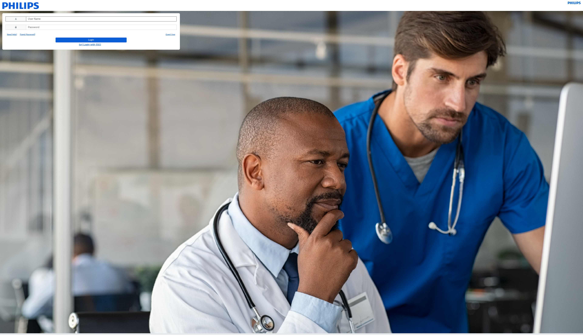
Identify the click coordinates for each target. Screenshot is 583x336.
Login (91, 39)
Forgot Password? (27, 34)
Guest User (170, 34)
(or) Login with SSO (90, 44)
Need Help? (12, 34)
